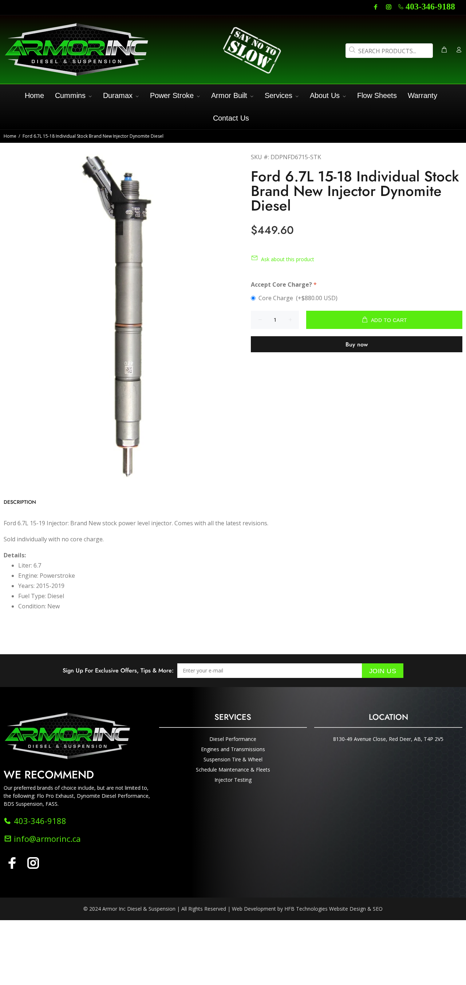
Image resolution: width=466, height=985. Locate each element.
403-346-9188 (430, 6)
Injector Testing (233, 779)
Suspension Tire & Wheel (233, 759)
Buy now (356, 344)
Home (10, 136)
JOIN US (382, 671)
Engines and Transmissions (233, 749)
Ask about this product (287, 259)
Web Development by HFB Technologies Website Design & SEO (307, 908)
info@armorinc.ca (46, 838)
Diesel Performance (232, 738)
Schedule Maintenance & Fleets (233, 769)
